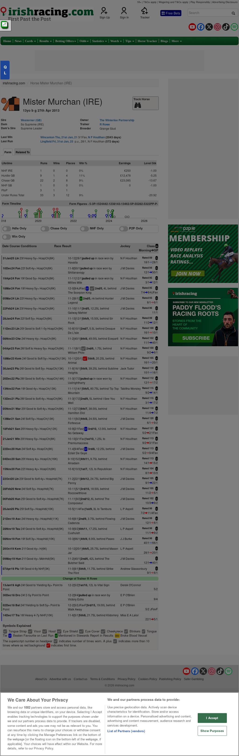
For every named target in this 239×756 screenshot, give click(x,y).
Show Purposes (212, 730)
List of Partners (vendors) (126, 731)
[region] (119, 724)
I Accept (212, 718)
